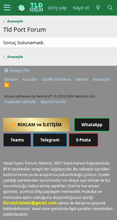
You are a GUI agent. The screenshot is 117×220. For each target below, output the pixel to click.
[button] (7, 8)
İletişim (11, 79)
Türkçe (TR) (19, 70)
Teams (17, 140)
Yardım (82, 79)
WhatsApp (91, 124)
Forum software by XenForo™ (50, 96)
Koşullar (29, 79)
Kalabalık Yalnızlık (20, 101)
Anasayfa (101, 79)
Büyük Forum (53, 101)
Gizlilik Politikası (56, 79)
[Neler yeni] (98, 7)
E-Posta (83, 140)
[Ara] (110, 7)
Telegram (50, 140)
